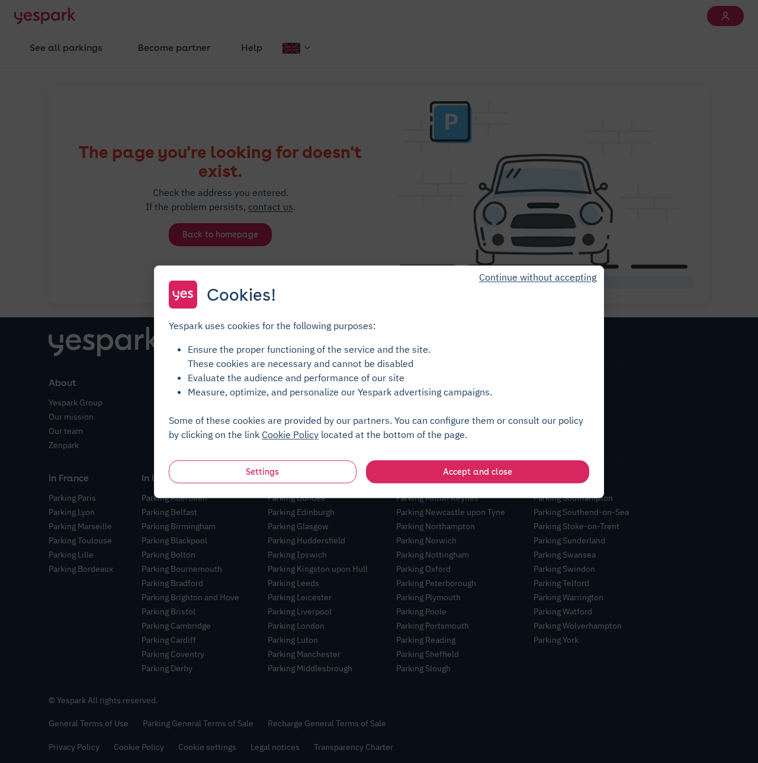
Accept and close (477, 471)
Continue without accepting (537, 276)
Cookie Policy (290, 434)
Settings (262, 471)
